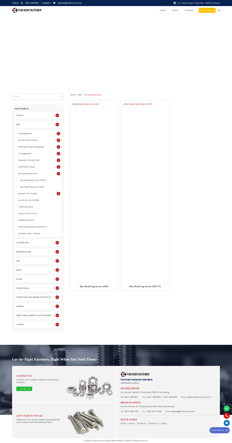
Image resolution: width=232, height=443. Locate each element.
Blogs (164, 423)
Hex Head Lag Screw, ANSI (94, 286)
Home (162, 10)
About (175, 10)
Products (189, 10)
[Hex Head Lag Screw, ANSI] (94, 194)
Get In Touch (206, 10)
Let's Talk (22, 389)
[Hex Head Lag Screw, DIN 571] (145, 194)
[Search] (219, 10)
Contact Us (153, 423)
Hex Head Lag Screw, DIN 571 (145, 286)
